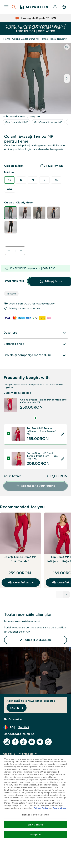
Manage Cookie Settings (35, 814)
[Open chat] (48, 741)
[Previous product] (59, 594)
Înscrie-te (16, 707)
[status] (15, 251)
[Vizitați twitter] (40, 741)
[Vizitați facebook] (15, 741)
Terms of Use (60, 808)
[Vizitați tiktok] (23, 741)
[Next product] (66, 594)
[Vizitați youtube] (31, 741)
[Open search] (13, 6)
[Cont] (55, 6)
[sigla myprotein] (34, 7)
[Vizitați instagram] (6, 741)
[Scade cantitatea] (9, 251)
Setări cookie (13, 719)
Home (6, 38)
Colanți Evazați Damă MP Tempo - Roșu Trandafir (39, 38)
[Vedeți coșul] (64, 7)
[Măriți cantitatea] (21, 251)
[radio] (9, 180)
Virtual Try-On (53, 165)
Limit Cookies (35, 824)
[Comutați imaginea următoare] (67, 78)
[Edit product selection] (62, 434)
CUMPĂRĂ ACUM (23, 582)
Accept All (35, 834)
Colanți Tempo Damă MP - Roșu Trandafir (20, 559)
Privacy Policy (41, 808)
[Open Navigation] (6, 7)
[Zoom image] (67, 47)
